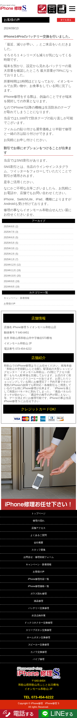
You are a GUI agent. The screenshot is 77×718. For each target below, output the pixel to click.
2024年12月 (10, 264)
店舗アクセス (38, 528)
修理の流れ (38, 520)
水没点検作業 (38, 615)
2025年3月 (9, 248)
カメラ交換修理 (38, 652)
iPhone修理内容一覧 (38, 579)
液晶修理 (38, 601)
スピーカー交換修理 (38, 644)
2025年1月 (9, 259)
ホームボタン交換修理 (38, 637)
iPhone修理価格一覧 (38, 586)
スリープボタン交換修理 (38, 630)
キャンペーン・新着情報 (16, 298)
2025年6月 (9, 237)
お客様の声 (9, 303)
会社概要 (38, 542)
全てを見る (66, 20)
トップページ (38, 513)
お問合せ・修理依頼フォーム (38, 557)
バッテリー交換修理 (38, 608)
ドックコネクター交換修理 (38, 622)
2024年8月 (9, 286)
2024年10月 (10, 275)
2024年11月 (10, 270)
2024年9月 (9, 281)
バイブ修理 (38, 659)
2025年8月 (9, 226)
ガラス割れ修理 (38, 593)
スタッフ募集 (38, 549)
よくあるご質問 (38, 535)
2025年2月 (9, 253)
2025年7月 (9, 232)
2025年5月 (9, 242)
